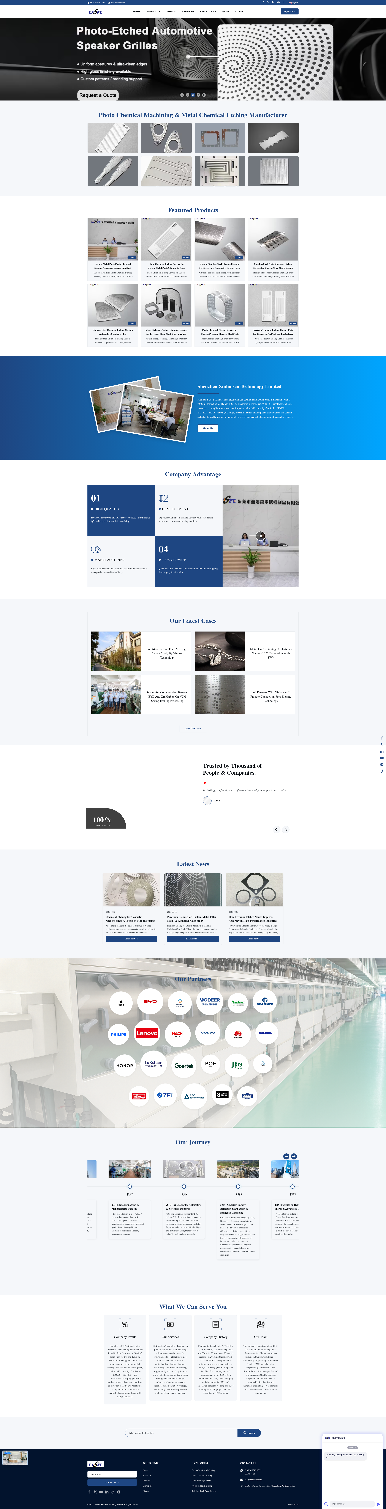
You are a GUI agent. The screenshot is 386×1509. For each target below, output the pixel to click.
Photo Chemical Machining (203, 1470)
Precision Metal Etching (202, 1485)
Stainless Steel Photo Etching (204, 1491)
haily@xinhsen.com (118, 2)
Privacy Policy (293, 1504)
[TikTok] (382, 771)
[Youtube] (278, 2)
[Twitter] (268, 2)
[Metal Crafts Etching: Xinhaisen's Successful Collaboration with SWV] (220, 651)
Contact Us (208, 11)
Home (137, 11)
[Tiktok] (283, 2)
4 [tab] (198, 95)
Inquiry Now (289, 11)
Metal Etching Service (201, 1480)
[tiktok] (113, 1492)
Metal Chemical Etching (202, 1475)
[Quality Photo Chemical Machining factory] (193, 59)
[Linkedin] (273, 2)
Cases (239, 11)
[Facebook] (263, 2)
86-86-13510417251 (253, 1470)
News (225, 11)
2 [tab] (187, 95)
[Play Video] (261, 536)
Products (153, 11)
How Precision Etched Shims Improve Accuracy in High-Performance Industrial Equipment (253, 920)
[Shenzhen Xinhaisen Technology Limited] (95, 11)
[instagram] (118, 1492)
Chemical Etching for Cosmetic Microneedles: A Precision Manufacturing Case (130, 920)
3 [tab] (193, 95)
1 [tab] (182, 95)
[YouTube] (382, 758)
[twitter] (95, 1492)
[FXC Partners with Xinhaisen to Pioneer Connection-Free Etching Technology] (220, 694)
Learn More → (131, 938)
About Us (188, 11)
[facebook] (89, 1492)
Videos (171, 11)
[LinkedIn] (382, 751)
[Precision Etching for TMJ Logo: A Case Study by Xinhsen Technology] (116, 651)
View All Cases (193, 728)
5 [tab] (204, 94)
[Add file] (326, 1504)
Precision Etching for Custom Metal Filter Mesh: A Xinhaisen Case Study (191, 919)
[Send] (378, 1504)
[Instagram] (382, 764)
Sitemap (146, 1491)
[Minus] (378, 1438)
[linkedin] (107, 1492)
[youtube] (101, 1492)
